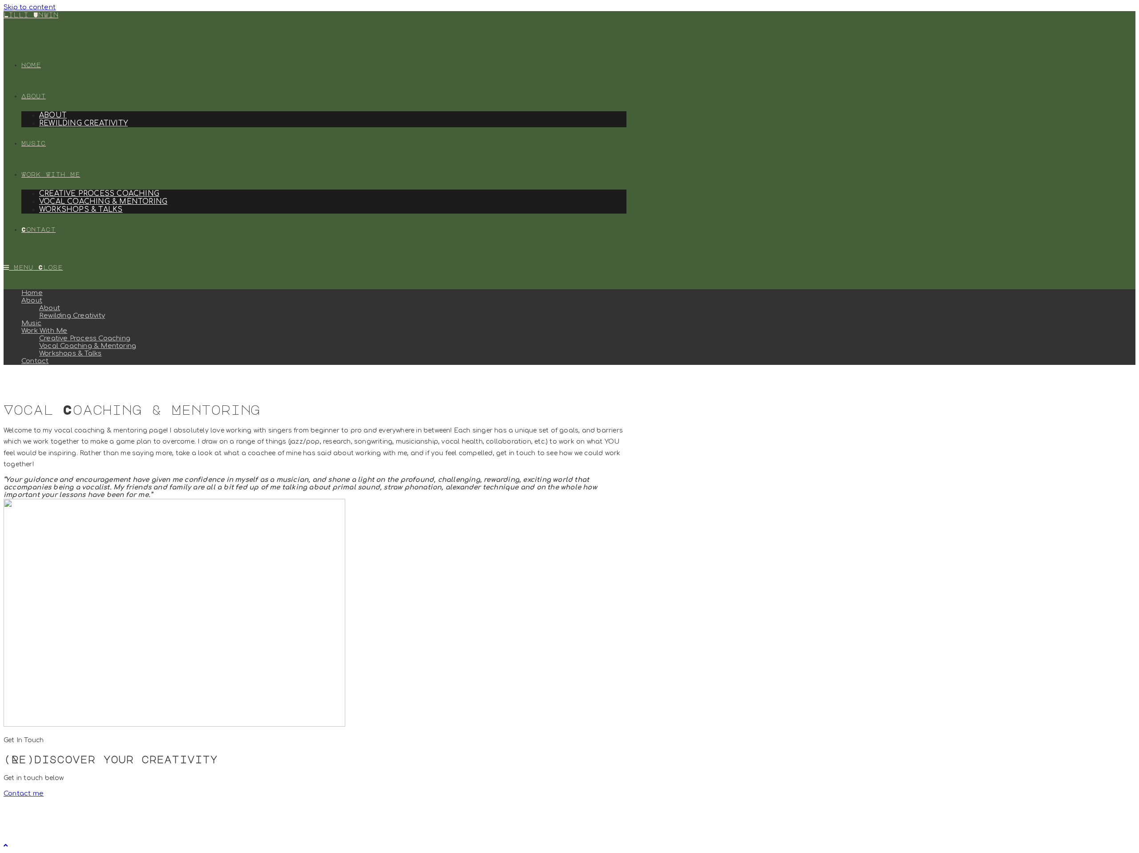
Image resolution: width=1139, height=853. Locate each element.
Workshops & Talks (70, 353)
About (31, 300)
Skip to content (30, 7)
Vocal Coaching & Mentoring (87, 346)
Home (32, 293)
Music (31, 323)
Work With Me (44, 331)
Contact (34, 361)
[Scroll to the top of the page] (6, 845)
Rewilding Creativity (72, 315)
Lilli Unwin (31, 14)
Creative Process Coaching (84, 338)
